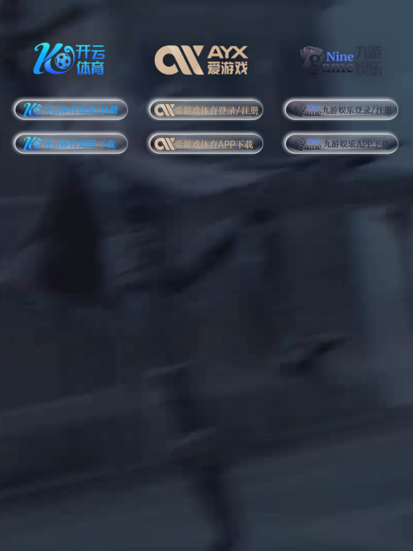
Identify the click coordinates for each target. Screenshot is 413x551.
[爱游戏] (206, 57)
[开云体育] (71, 57)
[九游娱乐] (341, 57)
